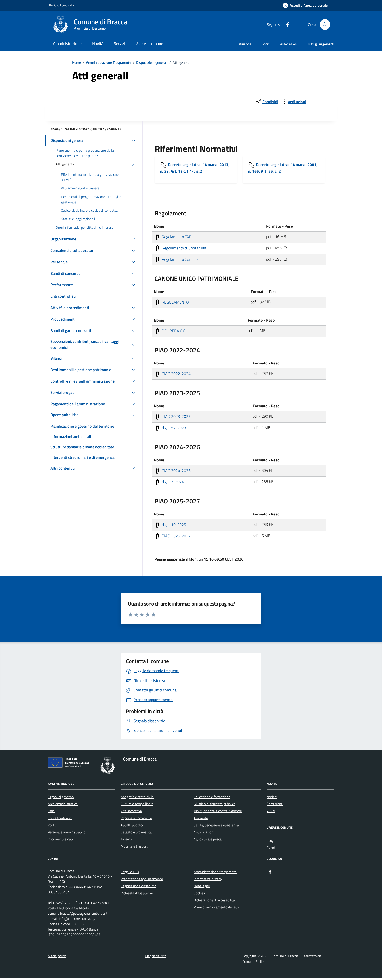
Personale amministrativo (66, 832)
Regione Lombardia (61, 5)
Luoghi (271, 840)
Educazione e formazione (212, 796)
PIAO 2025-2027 (176, 536)
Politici (52, 825)
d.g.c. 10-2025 (173, 524)
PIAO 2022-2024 (176, 373)
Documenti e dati (60, 839)
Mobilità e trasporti (134, 846)
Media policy (57, 956)
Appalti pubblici (132, 825)
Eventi (271, 847)
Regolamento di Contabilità (183, 248)
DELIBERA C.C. (173, 331)
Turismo (126, 839)
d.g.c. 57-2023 (173, 427)
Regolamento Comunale (181, 259)
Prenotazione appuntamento (142, 879)
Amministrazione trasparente (215, 871)
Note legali (202, 886)
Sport (265, 44)
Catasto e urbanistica (136, 832)
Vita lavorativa (131, 811)
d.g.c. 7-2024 (172, 482)
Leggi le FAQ (130, 871)
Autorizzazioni (204, 832)
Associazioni (288, 44)
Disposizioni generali (152, 62)
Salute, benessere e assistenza (216, 825)
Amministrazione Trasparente (108, 62)
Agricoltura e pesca (208, 839)
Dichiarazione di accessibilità (214, 900)
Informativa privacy (208, 879)
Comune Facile (253, 961)
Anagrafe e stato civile (137, 796)
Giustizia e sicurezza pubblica (214, 803)
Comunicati (275, 803)
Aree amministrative (63, 803)
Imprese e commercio (136, 818)
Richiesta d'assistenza (137, 893)
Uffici (51, 811)
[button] (305, 5)
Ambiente (201, 818)
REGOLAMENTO (175, 302)
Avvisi (271, 811)
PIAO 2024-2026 (176, 470)
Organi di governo (61, 796)
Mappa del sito (155, 956)
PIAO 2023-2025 (176, 416)
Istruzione (244, 44)
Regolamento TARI (176, 237)
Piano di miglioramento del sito (216, 907)
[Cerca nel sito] (325, 24)
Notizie (272, 796)
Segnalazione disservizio (138, 886)
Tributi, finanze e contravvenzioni (218, 811)
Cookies (199, 893)
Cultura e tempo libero (137, 803)
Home (76, 62)
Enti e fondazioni (60, 818)
